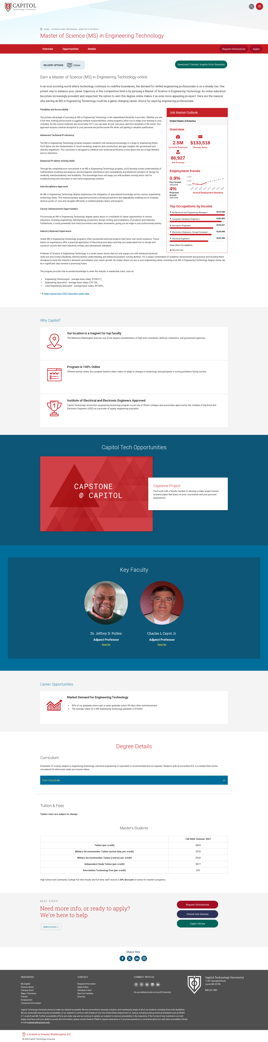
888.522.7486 (211, 990)
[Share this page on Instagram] (144, 958)
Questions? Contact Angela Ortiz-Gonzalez (201, 64)
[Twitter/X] (141, 984)
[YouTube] (147, 984)
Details (92, 48)
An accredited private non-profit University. (152, 992)
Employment (26, 1000)
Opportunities (70, 48)
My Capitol (25, 984)
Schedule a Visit (84, 990)
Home (47, 29)
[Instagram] (152, 984)
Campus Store (27, 990)
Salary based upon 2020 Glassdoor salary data (66, 293)
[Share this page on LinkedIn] (137, 958)
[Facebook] (136, 984)
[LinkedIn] (158, 984)
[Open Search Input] (251, 6)
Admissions (50, 926)
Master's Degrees (89, 29)
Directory (81, 997)
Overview (47, 48)
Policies (24, 997)
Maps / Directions (28, 993)
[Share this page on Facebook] (122, 958)
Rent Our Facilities (85, 993)
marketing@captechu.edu (38, 1022)
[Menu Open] (259, 6)
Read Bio (106, 644)
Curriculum (51, 780)
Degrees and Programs (64, 29)
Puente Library (27, 987)
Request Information (233, 48)
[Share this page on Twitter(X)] (129, 958)
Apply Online (197, 923)
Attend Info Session (197, 914)
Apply (256, 48)
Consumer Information (31, 1003)
